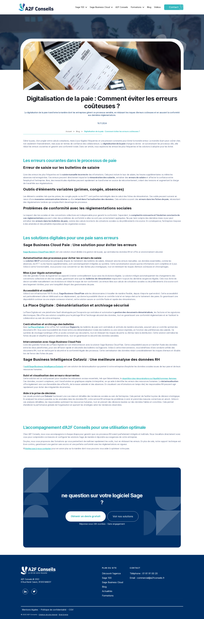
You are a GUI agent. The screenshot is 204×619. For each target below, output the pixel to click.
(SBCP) (39, 252)
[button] (81, 7)
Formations (136, 7)
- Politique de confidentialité (52, 609)
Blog (149, 7)
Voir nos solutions (123, 516)
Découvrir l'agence (111, 573)
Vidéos (157, 7)
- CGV (70, 609)
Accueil (69, 131)
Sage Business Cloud (100, 7)
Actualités (107, 591)
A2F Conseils (121, 7)
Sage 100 (79, 7)
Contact (173, 7)
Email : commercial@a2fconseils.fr (147, 577)
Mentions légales (30, 609)
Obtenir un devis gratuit (85, 516)
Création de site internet (48, 615)
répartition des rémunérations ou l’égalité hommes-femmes (149, 378)
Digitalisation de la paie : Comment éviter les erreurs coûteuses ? (112, 131)
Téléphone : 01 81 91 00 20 (144, 573)
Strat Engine (63, 615)
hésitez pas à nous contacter (38, 448)
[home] (36, 7)
